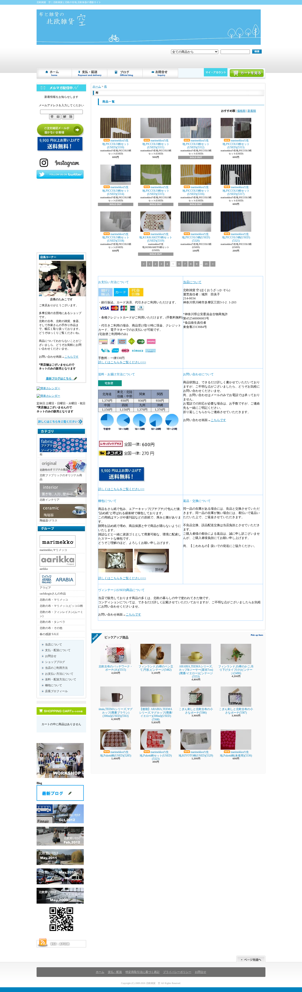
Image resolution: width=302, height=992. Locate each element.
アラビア (45, 587)
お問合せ (160, 73)
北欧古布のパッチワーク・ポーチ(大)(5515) (116, 668)
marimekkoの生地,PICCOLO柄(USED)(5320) (196, 237)
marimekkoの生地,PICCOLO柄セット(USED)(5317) (236, 191)
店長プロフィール (56, 691)
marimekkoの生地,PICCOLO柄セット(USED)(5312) (196, 144)
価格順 (241, 110)
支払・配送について (90, 73)
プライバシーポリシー (177, 972)
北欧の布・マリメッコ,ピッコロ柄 (61, 606)
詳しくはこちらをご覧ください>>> (122, 362)
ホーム (54, 73)
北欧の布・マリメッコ (54, 599)
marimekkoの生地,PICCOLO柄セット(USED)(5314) (115, 191)
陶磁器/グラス (48, 520)
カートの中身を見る (61, 711)
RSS (53, 944)
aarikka (44, 568)
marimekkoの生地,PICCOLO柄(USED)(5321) (236, 237)
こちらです (71, 356)
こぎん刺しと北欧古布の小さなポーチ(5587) (236, 710)
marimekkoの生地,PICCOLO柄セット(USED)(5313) (236, 144)
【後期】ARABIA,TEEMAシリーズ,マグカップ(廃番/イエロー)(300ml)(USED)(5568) (155, 714)
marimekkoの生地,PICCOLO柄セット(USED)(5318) (115, 237)
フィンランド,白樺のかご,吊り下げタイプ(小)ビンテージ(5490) (236, 670)
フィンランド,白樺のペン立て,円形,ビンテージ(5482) (155, 668)
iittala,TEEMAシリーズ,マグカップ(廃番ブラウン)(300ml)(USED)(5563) (116, 712)
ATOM (64, 944)
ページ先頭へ (250, 959)
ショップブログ (125, 73)
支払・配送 (115, 972)
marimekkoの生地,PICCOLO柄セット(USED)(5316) (196, 191)
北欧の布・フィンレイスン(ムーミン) (61, 614)
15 (206, 264)
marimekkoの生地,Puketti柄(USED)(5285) (115, 753)
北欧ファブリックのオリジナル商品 (61, 477)
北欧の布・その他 (51, 628)
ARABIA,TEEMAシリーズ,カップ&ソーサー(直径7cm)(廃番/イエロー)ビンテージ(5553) (196, 671)
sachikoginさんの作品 (53, 593)
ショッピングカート (247, 73)
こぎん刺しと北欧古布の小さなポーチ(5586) (196, 710)
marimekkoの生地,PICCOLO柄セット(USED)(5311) (155, 144)
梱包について (53, 685)
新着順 (251, 110)
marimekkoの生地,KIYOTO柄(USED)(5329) (196, 753)
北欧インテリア (49, 499)
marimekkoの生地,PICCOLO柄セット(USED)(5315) (155, 191)
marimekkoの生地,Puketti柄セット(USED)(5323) (156, 755)
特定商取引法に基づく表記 (142, 972)
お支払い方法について (59, 673)
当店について (53, 644)
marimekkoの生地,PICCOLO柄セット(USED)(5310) (115, 144)
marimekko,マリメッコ (53, 550)
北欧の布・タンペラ (52, 622)
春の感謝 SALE (49, 634)
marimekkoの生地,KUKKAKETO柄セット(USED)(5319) (155, 237)
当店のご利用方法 (56, 668)
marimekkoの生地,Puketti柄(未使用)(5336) (236, 753)
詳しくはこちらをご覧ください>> (121, 489)
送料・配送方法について (60, 679)
